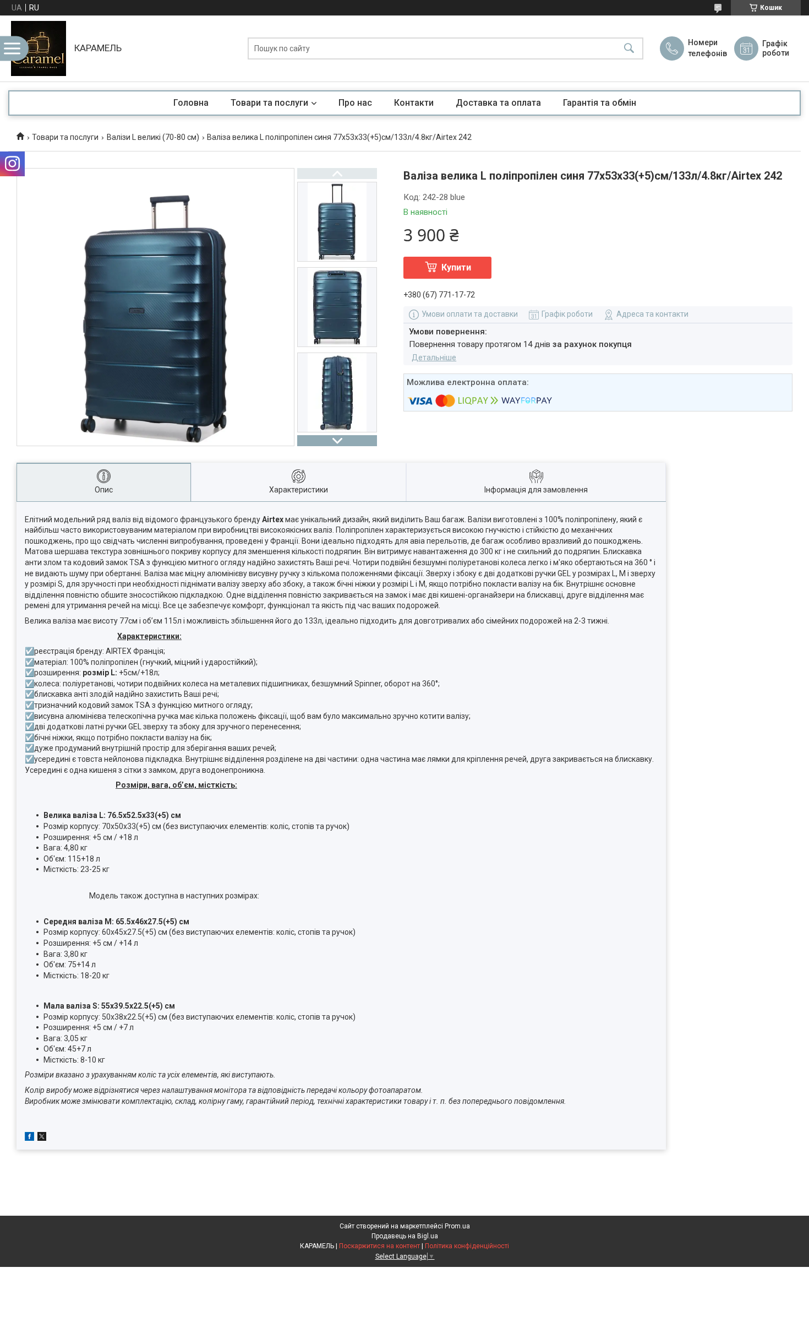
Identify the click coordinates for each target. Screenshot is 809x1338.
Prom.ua (457, 1226)
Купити (456, 267)
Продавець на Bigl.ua (404, 1236)
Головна (191, 102)
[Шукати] (629, 49)
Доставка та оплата (498, 102)
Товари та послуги (269, 102)
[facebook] (29, 1138)
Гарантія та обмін (599, 102)
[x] (41, 1138)
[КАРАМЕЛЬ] (38, 48)
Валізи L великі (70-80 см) (153, 137)
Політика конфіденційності (467, 1246)
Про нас (355, 102)
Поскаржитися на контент (379, 1246)
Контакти (414, 102)
